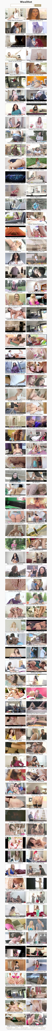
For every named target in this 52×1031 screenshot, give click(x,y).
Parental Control (34, 1027)
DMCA (16, 1027)
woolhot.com (9, 1027)
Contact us (43, 1027)
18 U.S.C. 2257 (24, 1027)
